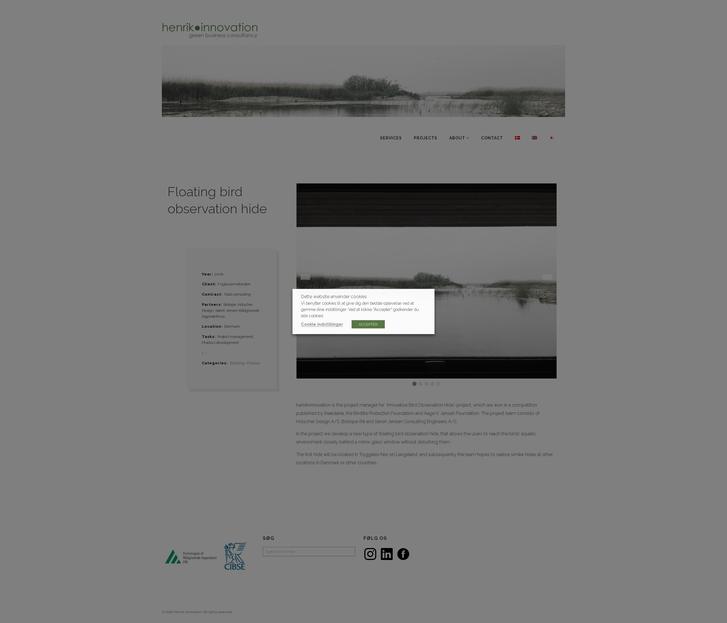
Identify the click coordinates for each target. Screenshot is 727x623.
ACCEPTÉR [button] (368, 324)
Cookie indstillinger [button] (322, 324)
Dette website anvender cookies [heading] (334, 296)
